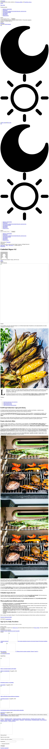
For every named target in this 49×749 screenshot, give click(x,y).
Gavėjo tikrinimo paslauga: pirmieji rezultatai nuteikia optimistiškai (12, 710)
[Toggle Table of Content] (1, 399)
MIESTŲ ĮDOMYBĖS (4, 671)
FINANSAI (2, 712)
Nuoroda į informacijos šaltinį (6, 617)
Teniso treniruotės (28, 719)
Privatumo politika (18, 2)
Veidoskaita (21, 719)
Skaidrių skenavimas (26, 718)
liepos (10, 619)
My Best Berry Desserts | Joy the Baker (7, 682)
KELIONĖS (2, 684)
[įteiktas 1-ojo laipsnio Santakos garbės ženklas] (4, 666)
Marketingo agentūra (8, 718)
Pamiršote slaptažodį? (4, 747)
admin (1, 260)
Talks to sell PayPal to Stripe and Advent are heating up (9, 696)
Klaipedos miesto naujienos (36, 718)
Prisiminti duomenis (5, 743)
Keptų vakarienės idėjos (8, 403)
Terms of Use (15, 627)
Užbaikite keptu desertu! (8, 404)
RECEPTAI (2, 246)
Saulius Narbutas (8, 719)
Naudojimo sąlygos (27, 2)
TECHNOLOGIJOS (4, 698)
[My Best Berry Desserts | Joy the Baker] (4, 680)
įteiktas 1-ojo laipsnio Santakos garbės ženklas (8, 668)
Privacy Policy (36, 627)
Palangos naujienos (12, 720)
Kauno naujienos (43, 719)
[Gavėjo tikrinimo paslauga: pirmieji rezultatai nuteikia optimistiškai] (4, 707)
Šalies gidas (2, 5)
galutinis (7, 619)
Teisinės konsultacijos (17, 718)
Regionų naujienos (4, 720)
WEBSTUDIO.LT (4, 714)
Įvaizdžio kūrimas (15, 719)
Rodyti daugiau (8, 24)
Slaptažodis (2, 741)
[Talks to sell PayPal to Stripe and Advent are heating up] (4, 694)
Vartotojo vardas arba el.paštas (6, 739)
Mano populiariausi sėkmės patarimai (10, 405)
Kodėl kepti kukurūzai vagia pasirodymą (10, 401)
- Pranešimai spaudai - (36, 719)
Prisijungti (8, 242)
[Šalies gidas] (5, 122)
